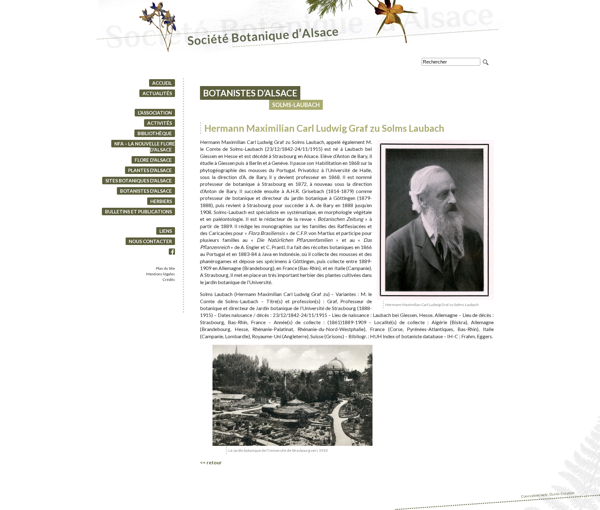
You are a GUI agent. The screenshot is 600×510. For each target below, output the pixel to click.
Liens (165, 231)
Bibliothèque (155, 133)
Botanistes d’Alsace (146, 191)
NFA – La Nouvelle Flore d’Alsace (144, 146)
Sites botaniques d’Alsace (138, 180)
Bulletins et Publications (138, 211)
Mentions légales (160, 274)
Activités (159, 123)
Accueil (162, 83)
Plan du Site (165, 268)
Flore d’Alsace (153, 160)
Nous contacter (150, 241)
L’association (155, 112)
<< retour (211, 462)
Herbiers (161, 201)
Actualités (157, 93)
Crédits (168, 279)
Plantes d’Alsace (150, 170)
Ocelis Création (562, 494)
